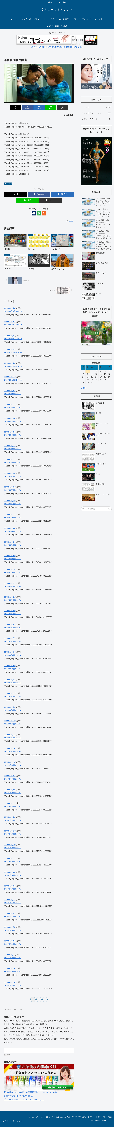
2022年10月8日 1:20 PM (12, 449)
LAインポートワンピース (44, 1117)
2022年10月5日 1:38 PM (12, 572)
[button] (62, 107)
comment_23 (9, 734)
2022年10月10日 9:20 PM (13, 352)
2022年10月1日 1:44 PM (12, 738)
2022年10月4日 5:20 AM (12, 628)
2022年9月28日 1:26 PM (12, 861)
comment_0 (9, 335)
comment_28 (9, 569)
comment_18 (9, 982)
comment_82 (9, 308)
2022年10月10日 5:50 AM (13, 380)
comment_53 (9, 404)
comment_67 (9, 390)
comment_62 (9, 872)
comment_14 (9, 968)
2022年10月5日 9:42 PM (12, 559)
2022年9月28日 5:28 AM (12, 875)
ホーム (31, 1117)
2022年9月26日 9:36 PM (12, 930)
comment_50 (9, 611)
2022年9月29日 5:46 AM (12, 834)
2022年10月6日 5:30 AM (12, 545)
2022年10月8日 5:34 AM (12, 462)
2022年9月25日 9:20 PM (12, 971)
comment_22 (9, 349)
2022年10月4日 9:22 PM (12, 600)
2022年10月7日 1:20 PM (12, 490)
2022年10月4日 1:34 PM (12, 614)
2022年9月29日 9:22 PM (12, 806)
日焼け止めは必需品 (63, 1117)
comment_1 (9, 954)
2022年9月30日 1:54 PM (12, 779)
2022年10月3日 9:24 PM (12, 641)
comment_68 (9, 528)
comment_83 (9, 679)
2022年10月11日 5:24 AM (13, 339)
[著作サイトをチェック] (34, 213)
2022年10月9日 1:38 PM (12, 407)
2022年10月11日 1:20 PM (13, 325)
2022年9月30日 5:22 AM (12, 793)
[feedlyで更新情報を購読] (39, 213)
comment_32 (9, 377)
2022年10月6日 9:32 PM (12, 517)
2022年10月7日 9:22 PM (12, 476)
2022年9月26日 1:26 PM (12, 944)
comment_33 (9, 858)
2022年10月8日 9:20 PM (12, 435)
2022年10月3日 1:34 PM (12, 655)
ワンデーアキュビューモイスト (83, 1117)
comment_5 (9, 803)
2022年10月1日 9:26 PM (12, 724)
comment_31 (9, 583)
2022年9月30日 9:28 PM (12, 765)
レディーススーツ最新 (104, 1117)
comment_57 (9, 652)
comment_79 (9, 927)
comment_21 (9, 445)
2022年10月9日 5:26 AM (12, 421)
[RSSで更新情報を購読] (44, 213)
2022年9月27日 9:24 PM (12, 889)
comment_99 (9, 556)
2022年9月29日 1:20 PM (12, 820)
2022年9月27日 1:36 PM (12, 903)
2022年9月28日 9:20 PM (12, 848)
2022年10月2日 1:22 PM (12, 696)
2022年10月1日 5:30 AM (12, 751)
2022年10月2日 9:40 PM (12, 683)
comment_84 (9, 542)
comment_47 (9, 624)
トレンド (9, 184)
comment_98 (9, 418)
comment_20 (9, 707)
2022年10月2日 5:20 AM (12, 710)
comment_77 (9, 899)
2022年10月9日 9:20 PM (12, 394)
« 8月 (83, 388)
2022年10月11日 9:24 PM (13, 311)
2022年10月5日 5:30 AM (12, 586)
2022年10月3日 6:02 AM (12, 669)
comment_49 (9, 500)
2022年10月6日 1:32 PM (12, 531)
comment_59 (9, 514)
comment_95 (9, 432)
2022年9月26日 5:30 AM (12, 958)
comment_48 (9, 762)
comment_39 (9, 363)
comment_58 (9, 748)
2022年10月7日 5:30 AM (12, 504)
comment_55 (9, 886)
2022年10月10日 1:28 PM (13, 366)
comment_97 (9, 322)
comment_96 (9, 789)
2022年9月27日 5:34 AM (12, 916)
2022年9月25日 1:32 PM (12, 985)
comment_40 (9, 721)
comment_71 (9, 638)
